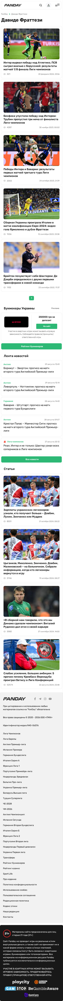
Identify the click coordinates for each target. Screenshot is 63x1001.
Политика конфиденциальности (20, 884)
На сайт (46, 326)
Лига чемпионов (15, 441)
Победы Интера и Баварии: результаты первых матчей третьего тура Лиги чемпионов (29, 172)
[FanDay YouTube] (50, 699)
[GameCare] (32, 995)
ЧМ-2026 (7, 809)
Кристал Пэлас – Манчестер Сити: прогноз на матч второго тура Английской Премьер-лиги (31, 427)
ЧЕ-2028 (7, 803)
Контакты (8, 917)
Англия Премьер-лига (14, 744)
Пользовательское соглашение (19, 895)
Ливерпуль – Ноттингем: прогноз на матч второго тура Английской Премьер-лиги (29, 388)
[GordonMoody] (41, 982)
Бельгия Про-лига (12, 782)
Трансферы (9, 857)
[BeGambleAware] (43, 989)
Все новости (32, 459)
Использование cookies (15, 890)
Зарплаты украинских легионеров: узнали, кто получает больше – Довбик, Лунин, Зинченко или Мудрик (29, 513)
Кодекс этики (10, 906)
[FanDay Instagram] (45, 699)
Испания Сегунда (12, 820)
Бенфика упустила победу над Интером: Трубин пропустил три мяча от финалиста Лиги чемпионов (31, 119)
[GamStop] (16, 989)
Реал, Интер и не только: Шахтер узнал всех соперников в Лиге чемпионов (31, 447)
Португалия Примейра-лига (17, 771)
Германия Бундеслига (14, 755)
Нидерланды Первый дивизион (19, 847)
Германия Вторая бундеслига (18, 825)
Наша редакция (11, 911)
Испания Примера (12, 749)
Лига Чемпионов (11, 733)
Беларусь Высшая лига (15, 793)
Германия (8, 401)
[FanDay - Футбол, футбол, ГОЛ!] (13, 5)
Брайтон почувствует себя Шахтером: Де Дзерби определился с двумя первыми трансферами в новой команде (30, 279)
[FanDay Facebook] (35, 699)
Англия (7, 364)
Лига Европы (9, 739)
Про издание (9, 879)
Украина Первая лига (14, 852)
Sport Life (8, 874)
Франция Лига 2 (11, 836)
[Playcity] (21, 982)
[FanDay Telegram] (40, 699)
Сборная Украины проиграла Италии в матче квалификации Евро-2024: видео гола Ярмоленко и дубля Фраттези (30, 226)
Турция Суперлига (12, 798)
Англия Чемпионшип (14, 814)
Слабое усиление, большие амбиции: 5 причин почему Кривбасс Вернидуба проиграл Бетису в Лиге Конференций (29, 677)
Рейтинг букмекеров (32, 346)
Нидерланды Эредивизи (15, 776)
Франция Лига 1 (11, 766)
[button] (40, 5)
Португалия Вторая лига (15, 841)
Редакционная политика (16, 900)
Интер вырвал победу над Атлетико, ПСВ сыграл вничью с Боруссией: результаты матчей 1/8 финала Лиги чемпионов (30, 66)
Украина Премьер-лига (15, 787)
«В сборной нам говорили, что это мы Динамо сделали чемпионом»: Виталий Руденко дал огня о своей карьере (29, 623)
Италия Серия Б (11, 830)
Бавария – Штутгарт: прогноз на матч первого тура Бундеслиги (27, 407)
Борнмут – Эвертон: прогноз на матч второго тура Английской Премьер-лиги (29, 370)
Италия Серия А (11, 760)
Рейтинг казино (11, 868)
